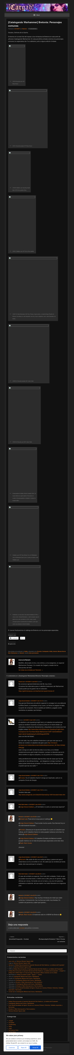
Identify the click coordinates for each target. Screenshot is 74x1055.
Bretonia (39, 651)
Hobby (26, 651)
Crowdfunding (12, 1024)
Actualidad (11, 1022)
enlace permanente (34, 653)
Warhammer (14, 653)
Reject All (23, 1047)
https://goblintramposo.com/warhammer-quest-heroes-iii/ (36, 691)
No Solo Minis (12, 1032)
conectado (21, 928)
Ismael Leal (21, 681)
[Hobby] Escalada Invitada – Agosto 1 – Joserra (29, 974)
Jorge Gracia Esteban (24, 701)
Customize (12, 1047)
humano (55, 651)
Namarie (24, 29)
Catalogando (45, 651)
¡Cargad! (11, 1020)
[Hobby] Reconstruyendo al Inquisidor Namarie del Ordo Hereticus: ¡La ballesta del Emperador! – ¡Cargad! (36, 971)
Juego (10, 1028)
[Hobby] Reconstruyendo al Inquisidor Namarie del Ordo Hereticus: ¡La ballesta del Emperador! (39, 965)
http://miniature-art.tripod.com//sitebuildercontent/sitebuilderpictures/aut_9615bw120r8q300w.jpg (42, 745)
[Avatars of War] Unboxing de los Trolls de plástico (29, 982)
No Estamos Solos (13, 1030)
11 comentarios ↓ (32, 29)
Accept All (35, 1047)
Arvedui (22, 778)
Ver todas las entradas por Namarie (30, 670)
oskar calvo (12, 961)
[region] (23, 1041)
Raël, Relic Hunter (23, 804)
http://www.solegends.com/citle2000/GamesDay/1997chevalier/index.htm (42, 795)
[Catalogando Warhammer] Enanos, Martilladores (26, 976)
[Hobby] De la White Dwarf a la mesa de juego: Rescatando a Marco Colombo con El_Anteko (33, 972)
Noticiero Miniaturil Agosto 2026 (25, 961)
